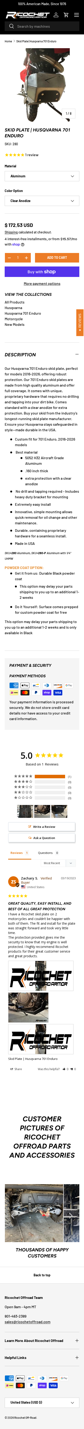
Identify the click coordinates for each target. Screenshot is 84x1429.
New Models (14, 324)
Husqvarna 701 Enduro (23, 313)
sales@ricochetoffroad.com (27, 1321)
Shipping (11, 232)
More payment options (42, 283)
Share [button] (18, 1069)
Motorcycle (14, 319)
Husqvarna (13, 307)
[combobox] (42, 26)
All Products (14, 302)
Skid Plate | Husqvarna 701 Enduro (36, 41)
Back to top (42, 1275)
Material (10, 166)
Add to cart (57, 258)
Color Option (14, 191)
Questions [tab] (45, 853)
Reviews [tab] (16, 853)
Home (8, 41)
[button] (66, 15)
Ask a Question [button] (44, 838)
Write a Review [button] (44, 827)
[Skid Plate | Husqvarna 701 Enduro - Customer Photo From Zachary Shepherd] (25, 811)
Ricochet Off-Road (25, 1417)
